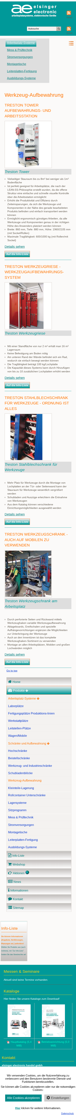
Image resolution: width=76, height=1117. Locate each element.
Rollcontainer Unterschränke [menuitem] (27, 795)
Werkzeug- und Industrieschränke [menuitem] (30, 765)
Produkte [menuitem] (19, 690)
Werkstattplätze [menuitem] (18, 720)
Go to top (11, 670)
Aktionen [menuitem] (19, 873)
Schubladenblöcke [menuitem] (20, 773)
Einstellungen (60, 1097)
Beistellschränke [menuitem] (19, 758)
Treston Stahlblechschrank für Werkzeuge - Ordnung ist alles (37, 403)
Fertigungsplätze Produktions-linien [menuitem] (31, 713)
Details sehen (15, 247)
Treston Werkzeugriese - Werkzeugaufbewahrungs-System (34, 271)
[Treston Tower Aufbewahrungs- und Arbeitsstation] (28, 167)
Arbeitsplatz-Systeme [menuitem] (21, 42)
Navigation (61, 43)
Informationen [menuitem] (19, 890)
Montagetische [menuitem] (16, 64)
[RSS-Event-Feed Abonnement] (69, 30)
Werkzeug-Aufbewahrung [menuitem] (25, 780)
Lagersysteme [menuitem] (17, 802)
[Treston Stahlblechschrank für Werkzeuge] (28, 459)
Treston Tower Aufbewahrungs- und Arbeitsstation (28, 110)
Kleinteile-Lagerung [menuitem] (21, 788)
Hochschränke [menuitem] (17, 750)
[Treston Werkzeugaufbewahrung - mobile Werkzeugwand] (28, 328)
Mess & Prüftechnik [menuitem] (19, 50)
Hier (17, 1108)
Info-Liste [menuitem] (18, 855)
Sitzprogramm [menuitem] (17, 810)
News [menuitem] (17, 881)
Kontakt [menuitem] (18, 899)
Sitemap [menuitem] (18, 907)
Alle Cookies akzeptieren (23, 1097)
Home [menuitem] (16, 682)
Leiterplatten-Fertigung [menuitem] (22, 71)
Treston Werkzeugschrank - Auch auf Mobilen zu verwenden (36, 539)
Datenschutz (67, 1113)
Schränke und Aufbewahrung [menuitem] (27, 743)
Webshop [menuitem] (19, 864)
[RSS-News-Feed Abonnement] (69, 14)
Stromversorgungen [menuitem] (20, 57)
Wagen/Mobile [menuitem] (17, 735)
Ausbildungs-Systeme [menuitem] (21, 78)
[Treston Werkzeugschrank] (28, 596)
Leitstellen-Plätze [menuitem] (19, 728)
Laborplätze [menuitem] (16, 706)
